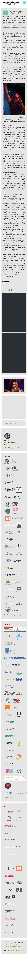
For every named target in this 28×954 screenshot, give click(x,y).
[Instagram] (15, 447)
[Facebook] (6, 447)
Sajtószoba (8, 444)
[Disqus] (14, 313)
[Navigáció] (24, 2)
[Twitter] (9, 447)
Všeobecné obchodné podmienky (14, 946)
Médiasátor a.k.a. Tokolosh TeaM (17, 950)
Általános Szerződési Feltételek (13, 945)
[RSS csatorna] (18, 447)
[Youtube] (12, 447)
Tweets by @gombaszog (10, 423)
